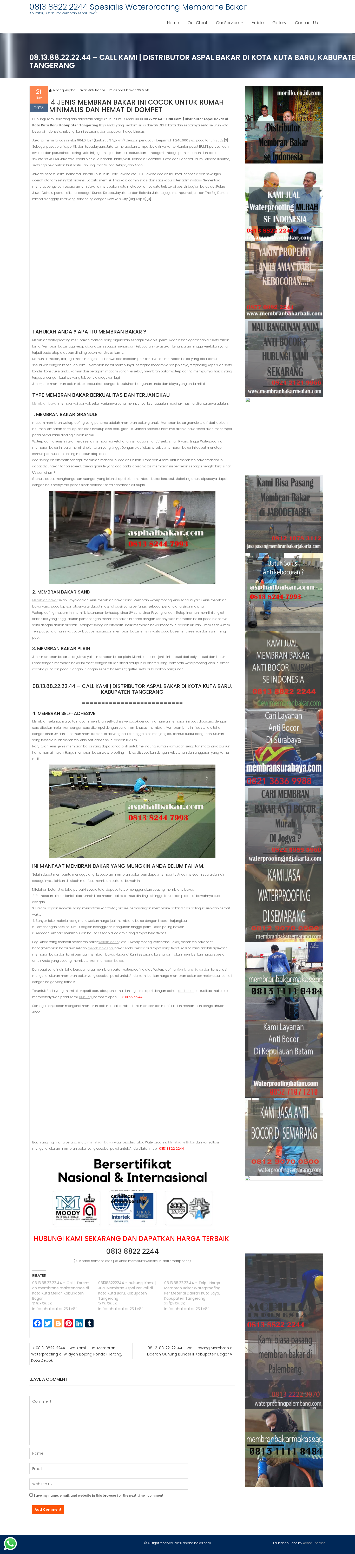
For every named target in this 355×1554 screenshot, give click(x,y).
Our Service (227, 23)
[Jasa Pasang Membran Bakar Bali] (284, 280)
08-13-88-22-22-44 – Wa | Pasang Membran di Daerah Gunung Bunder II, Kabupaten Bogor (190, 1351)
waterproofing (109, 942)
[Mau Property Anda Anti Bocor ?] (284, 1214)
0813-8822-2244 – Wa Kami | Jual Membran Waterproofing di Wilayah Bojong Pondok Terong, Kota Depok (76, 1354)
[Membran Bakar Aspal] (284, 202)
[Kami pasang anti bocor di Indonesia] (284, 1292)
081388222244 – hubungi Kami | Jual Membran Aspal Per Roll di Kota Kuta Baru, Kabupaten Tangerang (127, 1290)
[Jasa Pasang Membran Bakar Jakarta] (284, 514)
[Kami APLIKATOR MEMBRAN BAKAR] (284, 669)
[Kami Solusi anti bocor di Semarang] (284, 1137)
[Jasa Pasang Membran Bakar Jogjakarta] (284, 825)
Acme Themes (314, 1543)
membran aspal (101, 948)
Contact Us (306, 23)
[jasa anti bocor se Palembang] (284, 1370)
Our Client (197, 23)
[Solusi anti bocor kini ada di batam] (284, 1059)
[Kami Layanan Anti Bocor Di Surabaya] (284, 747)
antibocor (186, 991)
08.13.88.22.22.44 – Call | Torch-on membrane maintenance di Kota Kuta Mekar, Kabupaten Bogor (60, 1290)
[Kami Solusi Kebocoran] (284, 592)
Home (173, 23)
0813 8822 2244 (132, 1251)
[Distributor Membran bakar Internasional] (284, 124)
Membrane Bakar (189, 969)
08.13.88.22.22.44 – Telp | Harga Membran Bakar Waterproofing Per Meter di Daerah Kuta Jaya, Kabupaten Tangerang (192, 1290)
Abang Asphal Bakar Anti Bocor (79, 90)
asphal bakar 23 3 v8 (131, 90)
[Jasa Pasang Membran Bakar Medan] (284, 358)
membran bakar (110, 960)
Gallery (279, 23)
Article (258, 23)
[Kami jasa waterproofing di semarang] (284, 903)
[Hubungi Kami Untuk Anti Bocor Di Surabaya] (284, 436)
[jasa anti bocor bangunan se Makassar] (284, 1448)
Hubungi (86, 997)
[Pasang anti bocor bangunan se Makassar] (284, 981)
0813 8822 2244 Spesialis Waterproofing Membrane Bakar (138, 6)
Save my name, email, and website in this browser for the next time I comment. (99, 1495)
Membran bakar (44, 403)
